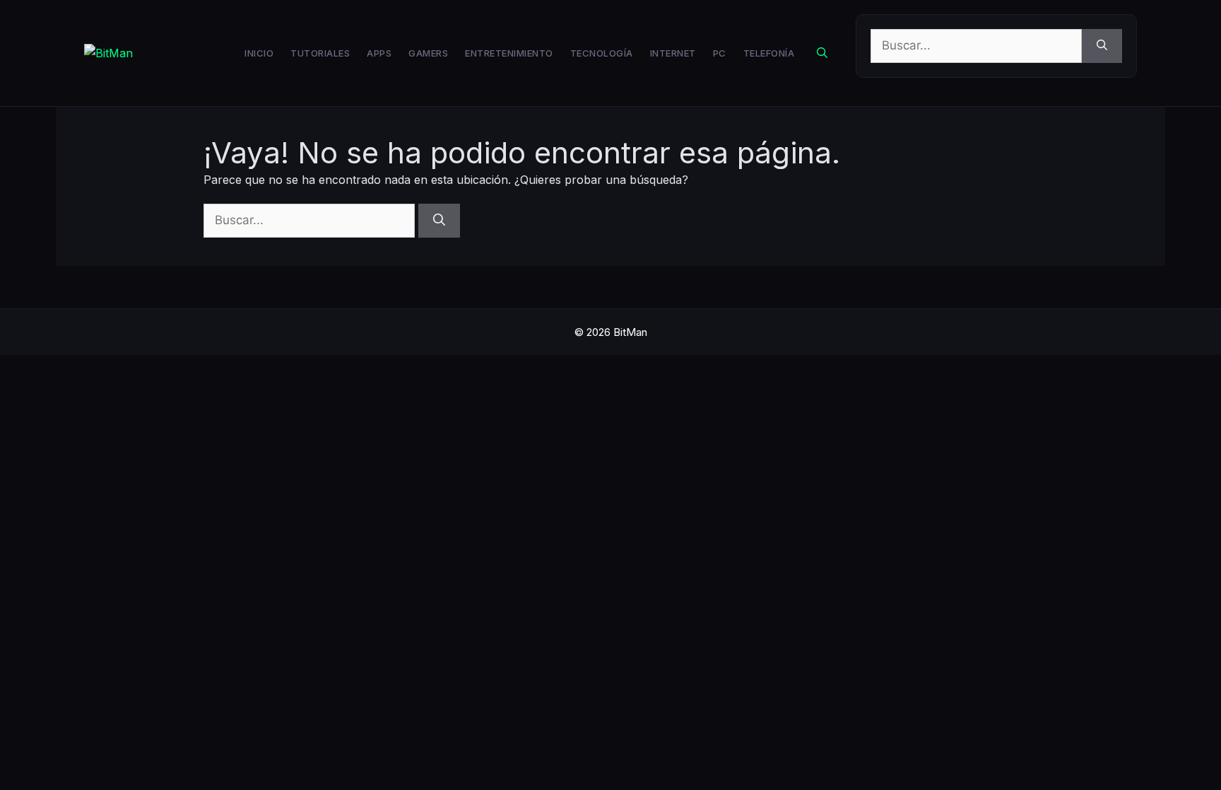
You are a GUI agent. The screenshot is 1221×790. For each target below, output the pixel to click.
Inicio (258, 53)
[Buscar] (1102, 46)
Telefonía (769, 53)
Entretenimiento (509, 53)
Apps (379, 53)
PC (719, 53)
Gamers (428, 53)
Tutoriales (320, 53)
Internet (673, 53)
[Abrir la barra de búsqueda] (822, 53)
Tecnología (601, 53)
